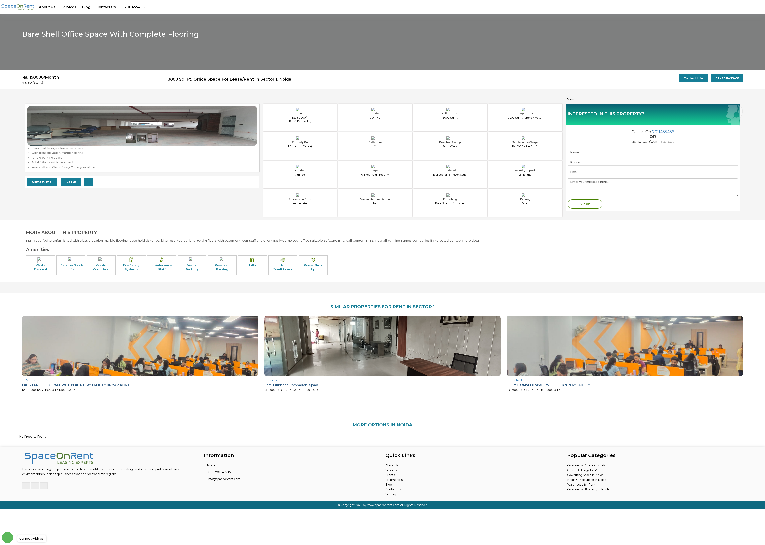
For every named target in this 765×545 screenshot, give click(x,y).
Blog (86, 7)
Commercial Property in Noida (588, 489)
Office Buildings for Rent (584, 470)
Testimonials (394, 480)
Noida (211, 465)
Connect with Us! (31, 538)
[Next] (252, 134)
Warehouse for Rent (581, 484)
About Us (47, 7)
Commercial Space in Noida (586, 465)
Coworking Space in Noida (585, 475)
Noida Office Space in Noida (586, 480)
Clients (390, 475)
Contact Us (106, 7)
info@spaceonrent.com (224, 479)
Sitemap (391, 494)
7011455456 (134, 7)
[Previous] (32, 134)
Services (68, 7)
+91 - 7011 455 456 (220, 472)
